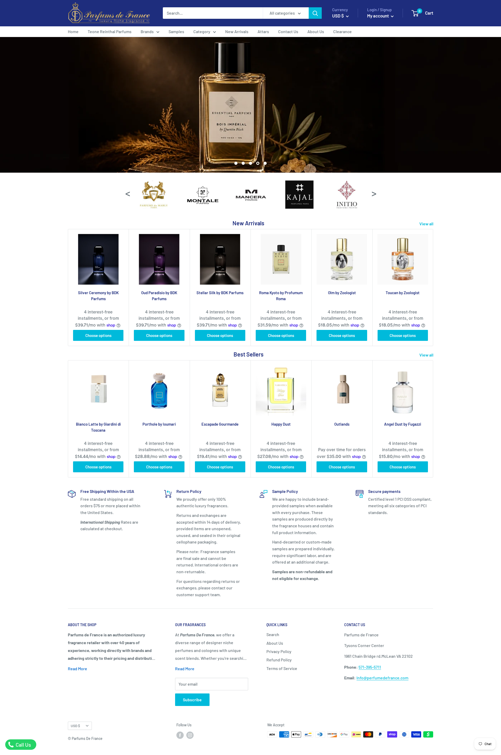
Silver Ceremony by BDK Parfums (98, 295)
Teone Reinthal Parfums (110, 31)
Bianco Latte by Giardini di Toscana (98, 427)
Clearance (342, 31)
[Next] (433, 287)
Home (73, 31)
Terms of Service (281, 668)
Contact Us (288, 31)
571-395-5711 (370, 667)
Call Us (23, 744)
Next (374, 192)
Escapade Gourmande (219, 424)
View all (426, 223)
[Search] (315, 13)
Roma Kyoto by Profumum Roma (281, 295)
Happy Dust (281, 424)
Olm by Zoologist (342, 292)
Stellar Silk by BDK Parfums (219, 292)
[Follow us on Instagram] (190, 735)
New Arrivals (236, 31)
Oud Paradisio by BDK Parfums (159, 295)
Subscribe (192, 699)
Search (272, 634)
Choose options (98, 335)
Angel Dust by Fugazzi (402, 424)
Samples (176, 31)
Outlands (341, 424)
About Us (315, 31)
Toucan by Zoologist (403, 292)
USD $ (75, 725)
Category (201, 31)
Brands (147, 31)
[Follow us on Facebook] (180, 735)
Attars (263, 31)
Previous (127, 192)
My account (378, 15)
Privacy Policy (278, 651)
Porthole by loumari (159, 424)
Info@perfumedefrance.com (382, 677)
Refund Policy (279, 659)
